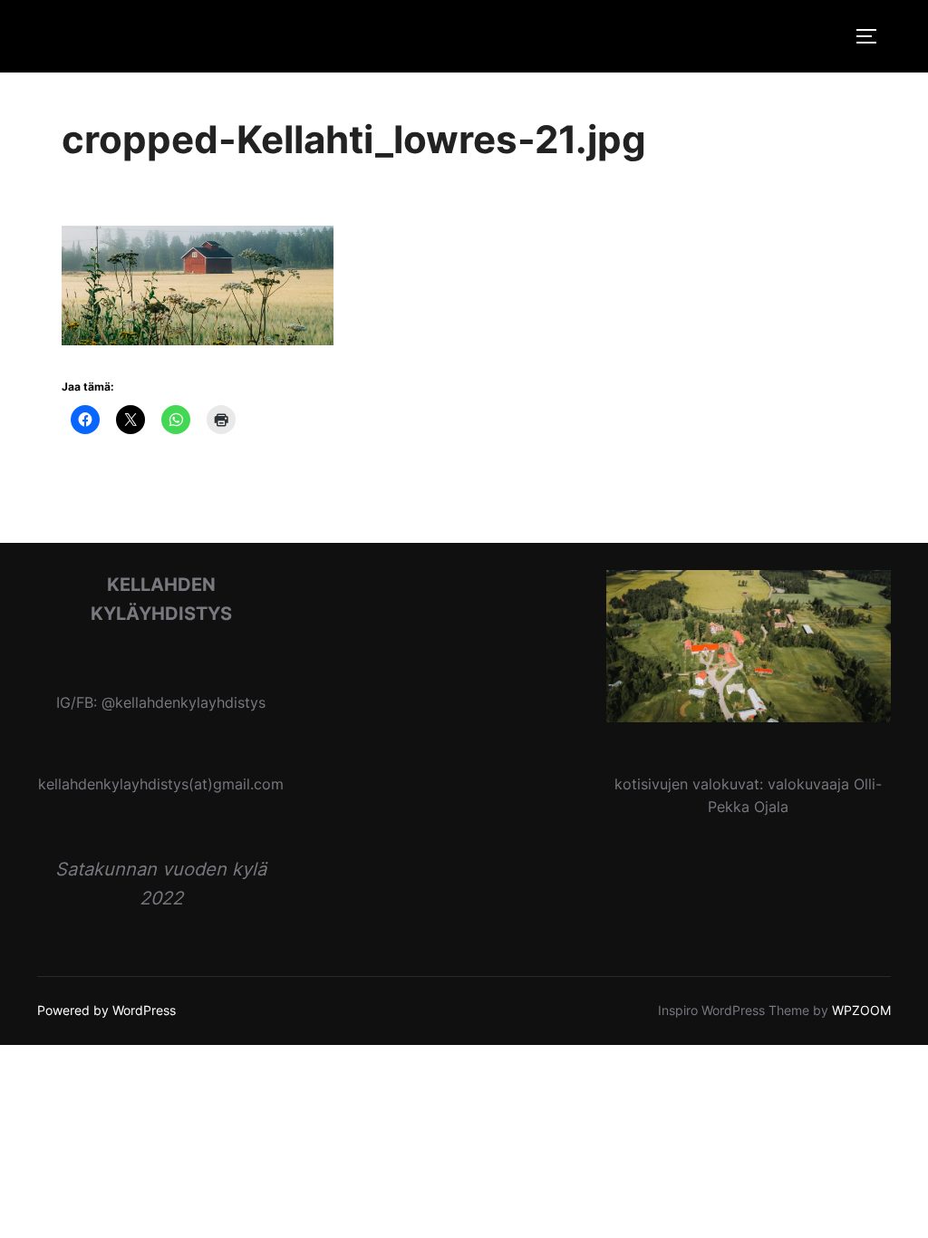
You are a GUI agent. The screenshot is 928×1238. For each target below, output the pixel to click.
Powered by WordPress (106, 1010)
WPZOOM (861, 1010)
